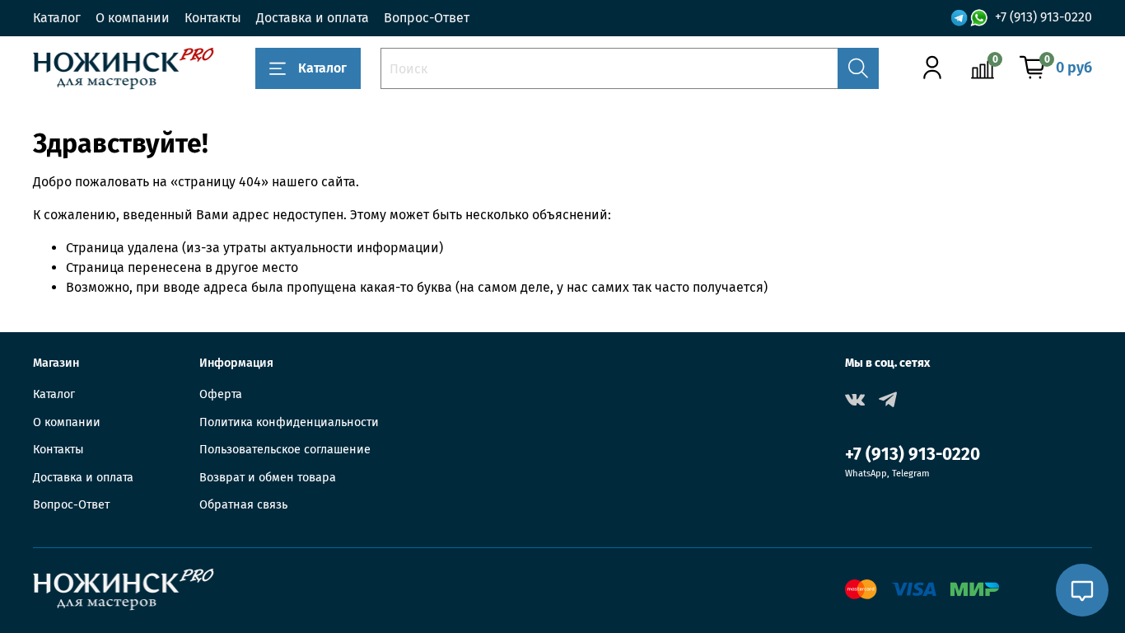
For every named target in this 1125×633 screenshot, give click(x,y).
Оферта (220, 394)
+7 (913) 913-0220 (1043, 17)
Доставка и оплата (312, 18)
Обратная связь (243, 505)
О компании (133, 18)
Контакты (212, 18)
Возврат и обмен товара (267, 478)
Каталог (57, 18)
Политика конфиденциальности (289, 422)
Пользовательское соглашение (285, 450)
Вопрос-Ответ (426, 18)
